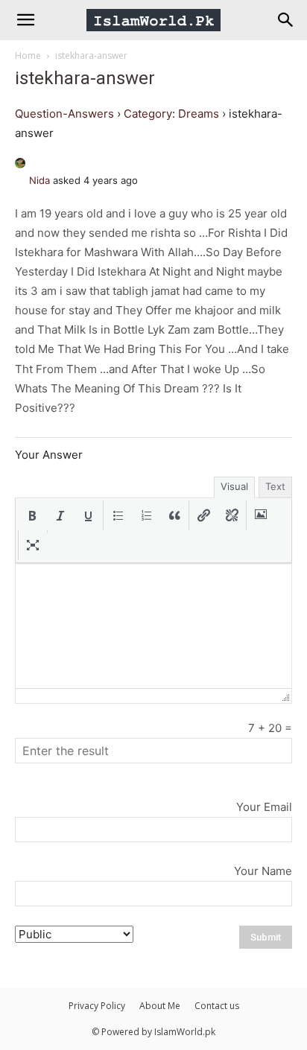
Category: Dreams (171, 113)
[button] (32, 515)
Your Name (263, 871)
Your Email (264, 807)
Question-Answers (64, 113)
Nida (39, 180)
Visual (234, 486)
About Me (159, 1005)
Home (28, 55)
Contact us (216, 1005)
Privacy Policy (97, 1005)
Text (275, 486)
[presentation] (32, 515)
